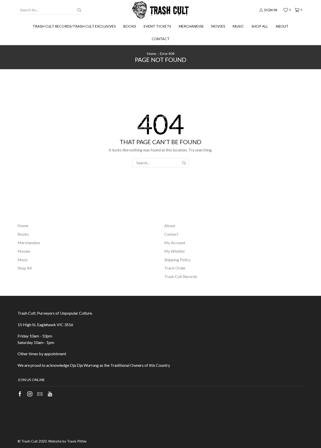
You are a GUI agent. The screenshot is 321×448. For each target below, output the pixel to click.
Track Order (175, 267)
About (282, 26)
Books (129, 26)
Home (151, 53)
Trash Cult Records (180, 276)
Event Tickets (157, 26)
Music (238, 26)
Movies (218, 26)
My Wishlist (174, 251)
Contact (161, 39)
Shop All (260, 26)
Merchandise (191, 26)
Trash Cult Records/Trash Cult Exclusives (74, 26)
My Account (174, 242)
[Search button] (79, 10)
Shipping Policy (177, 259)
